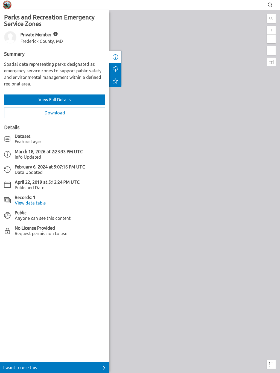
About (115, 57)
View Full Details (55, 99)
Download (55, 112)
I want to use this (20, 367)
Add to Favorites (115, 81)
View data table (30, 202)
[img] (55, 34)
